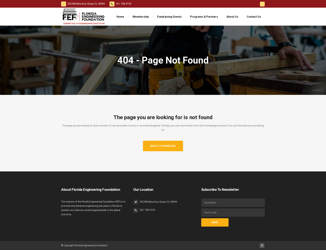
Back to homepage (163, 146)
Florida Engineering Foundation (91, 245)
